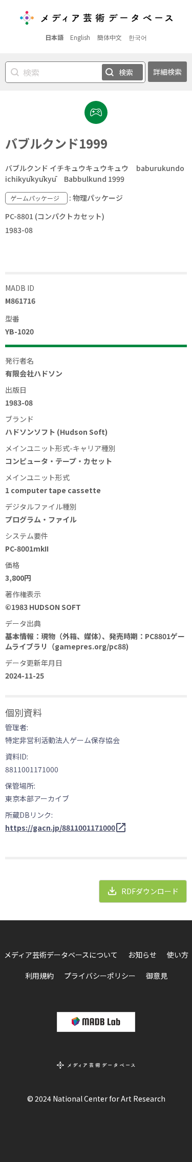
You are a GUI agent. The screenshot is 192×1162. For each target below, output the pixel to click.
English (80, 37)
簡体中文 (109, 37)
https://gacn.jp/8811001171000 (60, 827)
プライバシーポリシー (100, 975)
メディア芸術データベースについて (61, 954)
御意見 (156, 975)
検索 (126, 72)
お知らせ (142, 954)
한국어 (138, 37)
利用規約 (39, 975)
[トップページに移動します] (96, 19)
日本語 (54, 37)
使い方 (177, 954)
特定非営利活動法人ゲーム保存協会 (62, 740)
